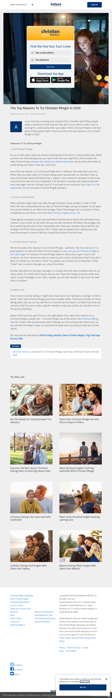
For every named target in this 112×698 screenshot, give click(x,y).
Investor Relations (42, 622)
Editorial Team (20, 351)
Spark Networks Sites (44, 615)
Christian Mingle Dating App (21, 595)
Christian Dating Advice (20, 602)
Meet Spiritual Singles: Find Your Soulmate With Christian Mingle (77, 469)
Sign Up (94, 5)
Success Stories (16, 605)
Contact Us (14, 622)
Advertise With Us (17, 625)
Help (12, 615)
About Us (14, 612)
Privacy (62, 648)
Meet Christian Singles (19, 599)
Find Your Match (18, 5)
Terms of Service (74, 648)
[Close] (106, 679)
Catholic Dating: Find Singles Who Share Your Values (28, 567)
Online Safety (16, 618)
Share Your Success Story (20, 609)
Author (15, 346)
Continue (50, 66)
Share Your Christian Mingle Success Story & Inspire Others (79, 421)
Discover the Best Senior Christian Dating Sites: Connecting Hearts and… (30, 469)
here (15, 355)
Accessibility (71, 651)
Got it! (83, 687)
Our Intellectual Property (45, 618)
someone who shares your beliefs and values (51, 161)
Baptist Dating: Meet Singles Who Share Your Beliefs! (77, 567)
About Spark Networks (44, 612)
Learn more (84, 682)
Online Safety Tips (66, 638)
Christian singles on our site (66, 213)
